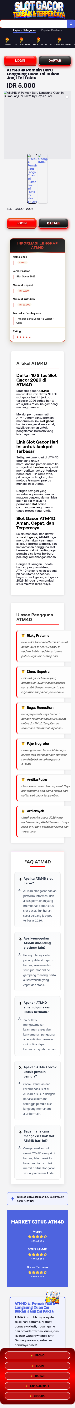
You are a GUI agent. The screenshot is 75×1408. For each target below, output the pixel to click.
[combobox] (34, 24)
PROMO (39, 1353)
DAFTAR (55, 60)
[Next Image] (68, 125)
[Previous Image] (7, 125)
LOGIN (20, 60)
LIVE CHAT (40, 1397)
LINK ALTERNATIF (40, 1386)
